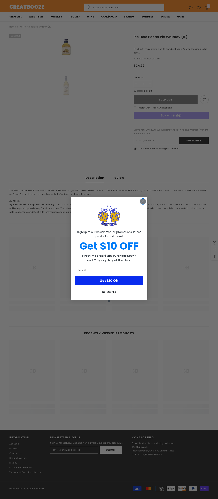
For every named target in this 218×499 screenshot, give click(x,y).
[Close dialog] (143, 201)
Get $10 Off (109, 280)
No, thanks (109, 292)
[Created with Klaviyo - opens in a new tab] (109, 301)
